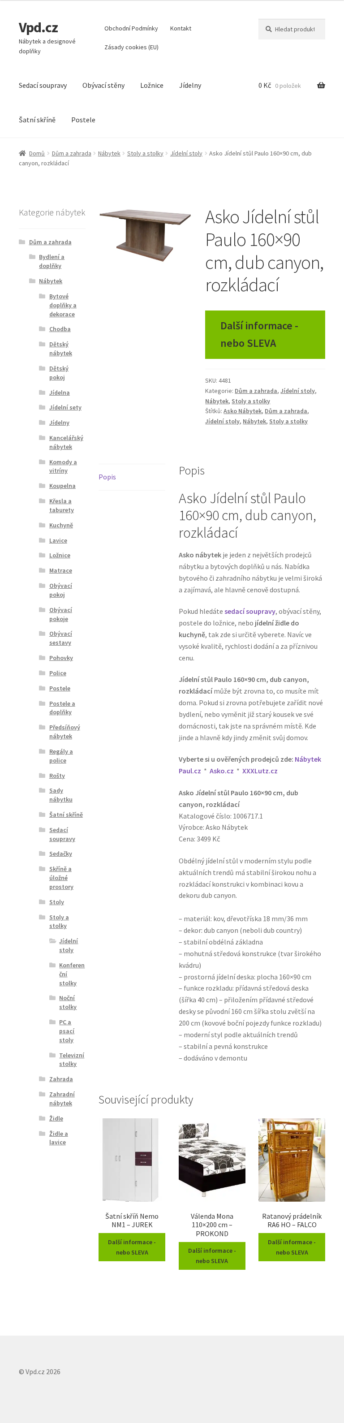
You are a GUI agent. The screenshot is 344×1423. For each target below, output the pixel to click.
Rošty (57, 776)
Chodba (60, 329)
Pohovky (61, 658)
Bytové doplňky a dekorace (63, 305)
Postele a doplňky (62, 707)
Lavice (58, 540)
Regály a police (61, 755)
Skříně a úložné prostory (61, 878)
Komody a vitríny (63, 466)
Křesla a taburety (61, 505)
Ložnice (151, 85)
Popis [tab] (107, 476)
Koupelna (62, 486)
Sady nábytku (61, 794)
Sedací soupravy (43, 85)
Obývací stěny (103, 85)
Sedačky (60, 853)
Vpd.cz (38, 27)
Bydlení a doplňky (51, 261)
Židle (56, 1118)
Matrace (60, 570)
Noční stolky (68, 1002)
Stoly (56, 902)
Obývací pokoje (60, 614)
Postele (83, 119)
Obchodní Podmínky (131, 28)
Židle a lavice (58, 1138)
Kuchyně (61, 525)
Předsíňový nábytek (64, 731)
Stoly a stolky (145, 153)
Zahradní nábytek (62, 1098)
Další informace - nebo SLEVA (259, 334)
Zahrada (61, 1079)
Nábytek (109, 153)
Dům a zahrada (71, 153)
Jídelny (190, 85)
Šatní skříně (37, 119)
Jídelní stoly (186, 153)
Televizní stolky (71, 1059)
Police (57, 673)
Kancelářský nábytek (66, 442)
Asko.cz (222, 770)
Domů (37, 153)
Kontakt (180, 28)
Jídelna (59, 392)
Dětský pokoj (59, 372)
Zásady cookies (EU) (131, 47)
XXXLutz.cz (260, 770)
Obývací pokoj (60, 590)
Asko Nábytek (243, 411)
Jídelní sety (65, 407)
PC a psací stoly (66, 1031)
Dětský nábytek (60, 348)
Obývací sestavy (60, 638)
